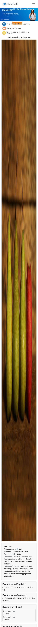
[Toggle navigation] (33, 4)
